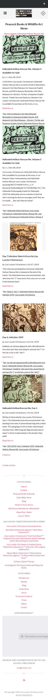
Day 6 (4, 366)
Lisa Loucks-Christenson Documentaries (24, 526)
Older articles (9, 465)
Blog (24, 501)
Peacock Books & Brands (24, 494)
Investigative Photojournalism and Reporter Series (24, 566)
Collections (24, 589)
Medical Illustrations (24, 505)
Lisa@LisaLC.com (24, 668)
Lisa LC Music (24, 516)
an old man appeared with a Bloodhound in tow (26, 362)
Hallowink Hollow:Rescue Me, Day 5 (19, 408)
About (24, 604)
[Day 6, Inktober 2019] (24, 318)
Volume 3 (39, 217)
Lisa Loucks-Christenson (25, 295)
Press (24, 600)
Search (24, 486)
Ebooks (24, 582)
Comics (24, 607)
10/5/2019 (11, 446)
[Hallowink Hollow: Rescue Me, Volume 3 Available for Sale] (24, 49)
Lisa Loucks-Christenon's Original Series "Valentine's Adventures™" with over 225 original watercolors (24, 546)
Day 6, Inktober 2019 (12, 337)
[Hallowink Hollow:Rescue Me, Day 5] (24, 389)
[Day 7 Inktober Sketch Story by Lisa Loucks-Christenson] (24, 237)
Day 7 (16, 291)
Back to (7, 455)
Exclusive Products (24, 596)
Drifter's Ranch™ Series (24, 561)
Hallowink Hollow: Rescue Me (25, 214)
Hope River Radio (24, 512)
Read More (7, 108)
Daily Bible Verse (24, 497)
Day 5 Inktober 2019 (25, 446)
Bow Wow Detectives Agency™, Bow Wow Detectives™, (24, 531)
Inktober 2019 (8, 295)
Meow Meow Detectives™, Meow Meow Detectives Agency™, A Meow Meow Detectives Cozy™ (24, 555)
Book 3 (10, 291)
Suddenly (16, 369)
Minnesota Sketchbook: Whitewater (24, 508)
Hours (24, 593)
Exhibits (24, 490)
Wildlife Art (24, 578)
